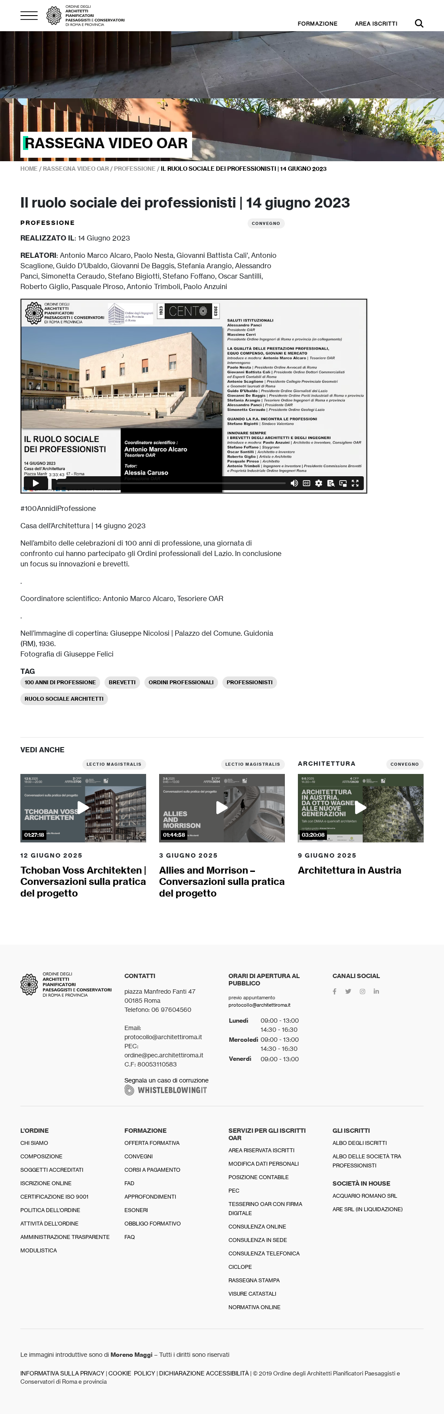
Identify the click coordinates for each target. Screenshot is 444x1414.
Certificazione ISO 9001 (54, 1196)
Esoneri (136, 1210)
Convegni (138, 1156)
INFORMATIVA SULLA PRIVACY (62, 1373)
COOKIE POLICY (131, 1373)
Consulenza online (257, 1226)
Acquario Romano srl (365, 1196)
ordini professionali (181, 682)
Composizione (41, 1156)
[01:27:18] (83, 807)
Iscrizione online (46, 1183)
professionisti (250, 682)
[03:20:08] (361, 807)
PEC (234, 1190)
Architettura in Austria (350, 870)
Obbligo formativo (152, 1223)
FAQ (129, 1237)
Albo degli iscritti (360, 1143)
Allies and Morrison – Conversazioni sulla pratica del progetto (222, 881)
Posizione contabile (259, 1177)
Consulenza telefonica (264, 1253)
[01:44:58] (222, 807)
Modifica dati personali (264, 1163)
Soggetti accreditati (51, 1170)
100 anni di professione (60, 682)
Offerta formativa (152, 1143)
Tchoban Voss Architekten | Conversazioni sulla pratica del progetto (83, 881)
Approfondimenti (150, 1196)
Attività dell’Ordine (49, 1223)
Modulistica (38, 1250)
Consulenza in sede (258, 1240)
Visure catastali (252, 1293)
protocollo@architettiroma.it (260, 1005)
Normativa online (255, 1307)
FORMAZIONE (318, 23)
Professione (47, 223)
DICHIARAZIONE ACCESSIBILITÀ (204, 1373)
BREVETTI (122, 682)
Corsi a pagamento (152, 1170)
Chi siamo (34, 1143)
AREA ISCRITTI (376, 23)
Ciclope (240, 1267)
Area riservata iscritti (261, 1150)
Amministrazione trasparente (65, 1237)
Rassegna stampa (254, 1280)
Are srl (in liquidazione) (368, 1209)
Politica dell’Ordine (50, 1210)
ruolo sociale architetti (64, 699)
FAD (129, 1183)
